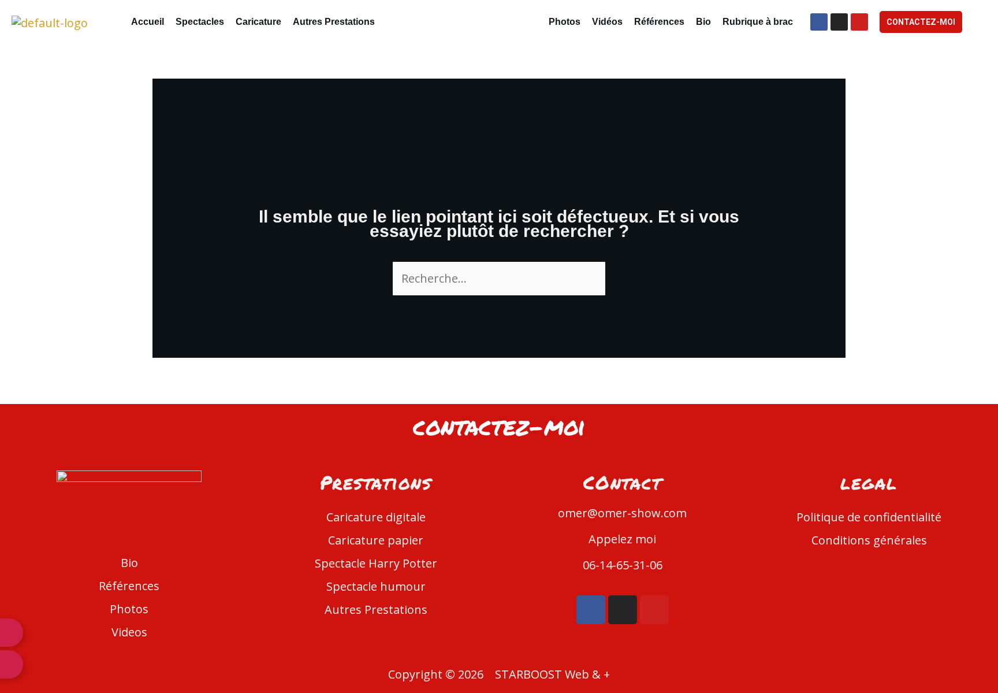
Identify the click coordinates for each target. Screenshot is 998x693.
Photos (564, 22)
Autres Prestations (334, 22)
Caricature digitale (376, 517)
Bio (703, 22)
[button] (336, 22)
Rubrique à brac (758, 22)
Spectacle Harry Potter (376, 563)
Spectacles (200, 22)
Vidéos (607, 22)
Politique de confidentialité (868, 517)
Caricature (258, 22)
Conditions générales (869, 540)
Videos (129, 632)
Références (659, 22)
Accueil (147, 22)
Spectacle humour (376, 586)
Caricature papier (375, 540)
